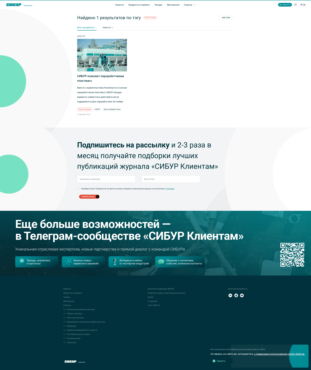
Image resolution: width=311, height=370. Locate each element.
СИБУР (97, 109)
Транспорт (71, 342)
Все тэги (226, 18)
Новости (108, 27)
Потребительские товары (78, 334)
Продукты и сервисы (72, 293)
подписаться (88, 197)
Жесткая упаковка (75, 318)
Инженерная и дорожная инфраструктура (86, 322)
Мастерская (68, 301)
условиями (169, 189)
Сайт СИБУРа (154, 305)
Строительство (74, 338)
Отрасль (67, 305)
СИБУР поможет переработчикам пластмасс (100, 78)
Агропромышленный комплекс (81, 309)
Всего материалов (87, 27)
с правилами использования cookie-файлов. (279, 354)
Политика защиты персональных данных (166, 293)
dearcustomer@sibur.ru (238, 289)
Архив (150, 297)
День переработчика (112, 109)
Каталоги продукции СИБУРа (161, 289)
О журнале (152, 301)
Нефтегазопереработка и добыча (82, 330)
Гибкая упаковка (74, 313)
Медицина (71, 326)
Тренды (66, 297)
